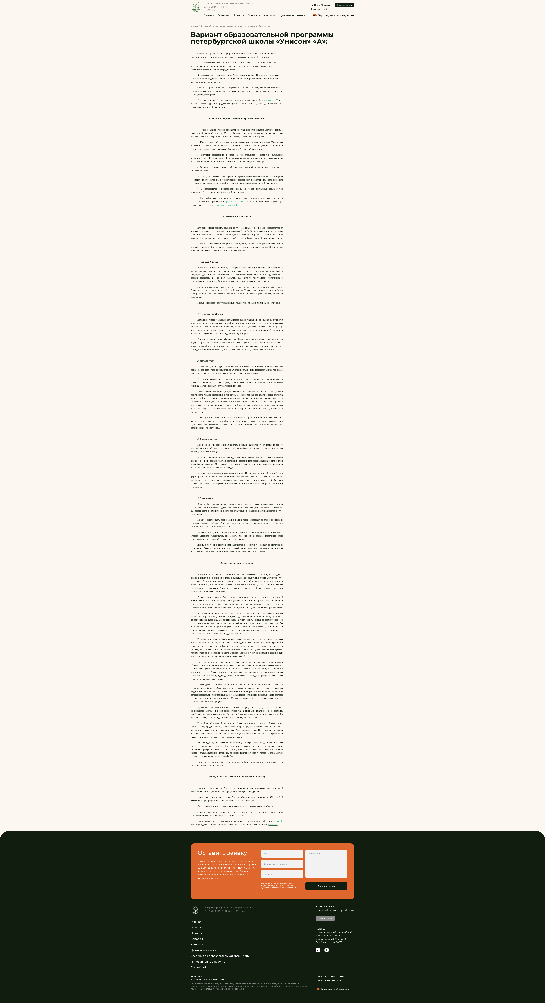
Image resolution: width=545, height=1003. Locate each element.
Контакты (269, 15)
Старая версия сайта (319, 9)
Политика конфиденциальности (330, 980)
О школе (223, 15)
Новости (238, 15)
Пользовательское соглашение (330, 976)
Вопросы (254, 15)
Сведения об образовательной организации (221, 956)
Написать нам (325, 918)
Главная (209, 15)
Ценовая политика (292, 15)
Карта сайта (196, 976)
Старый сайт (199, 967)
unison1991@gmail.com (339, 910)
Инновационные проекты (208, 961)
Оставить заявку (344, 5)
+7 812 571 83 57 (320, 4)
